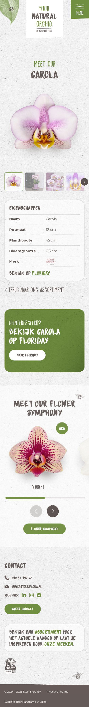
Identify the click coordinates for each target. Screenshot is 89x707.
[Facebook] (39, 595)
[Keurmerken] (10, 665)
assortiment (48, 632)
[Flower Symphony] (51, 262)
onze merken (58, 644)
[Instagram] (31, 595)
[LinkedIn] (24, 595)
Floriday (41, 273)
